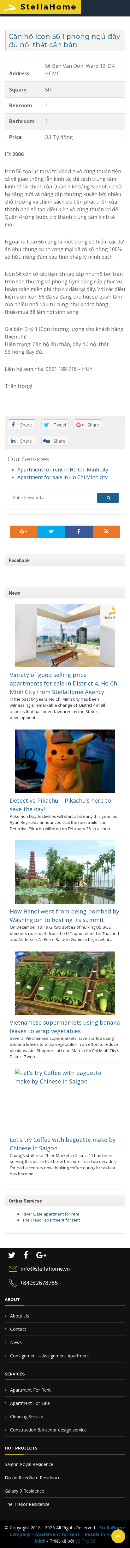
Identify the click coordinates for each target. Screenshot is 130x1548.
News (15, 1342)
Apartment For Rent (30, 1390)
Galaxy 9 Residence (24, 1491)
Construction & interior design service (48, 1430)
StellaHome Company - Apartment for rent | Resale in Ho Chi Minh (67, 1534)
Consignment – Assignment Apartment (49, 1356)
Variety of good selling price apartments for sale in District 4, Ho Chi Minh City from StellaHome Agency (64, 683)
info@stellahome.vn (45, 1268)
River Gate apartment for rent (50, 1214)
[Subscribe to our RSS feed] (24, 532)
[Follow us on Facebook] (79, 532)
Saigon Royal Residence (29, 1464)
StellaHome (49, 6)
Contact (17, 1329)
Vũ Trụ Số (85, 1541)
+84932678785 (39, 1282)
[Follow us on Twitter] (51, 532)
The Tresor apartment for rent (51, 1220)
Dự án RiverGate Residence (33, 1478)
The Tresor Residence (27, 1504)
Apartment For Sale (29, 1403)
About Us (19, 1316)
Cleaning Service (26, 1416)
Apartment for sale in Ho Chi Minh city (62, 477)
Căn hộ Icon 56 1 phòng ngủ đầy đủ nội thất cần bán (64, 40)
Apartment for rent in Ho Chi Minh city (62, 469)
